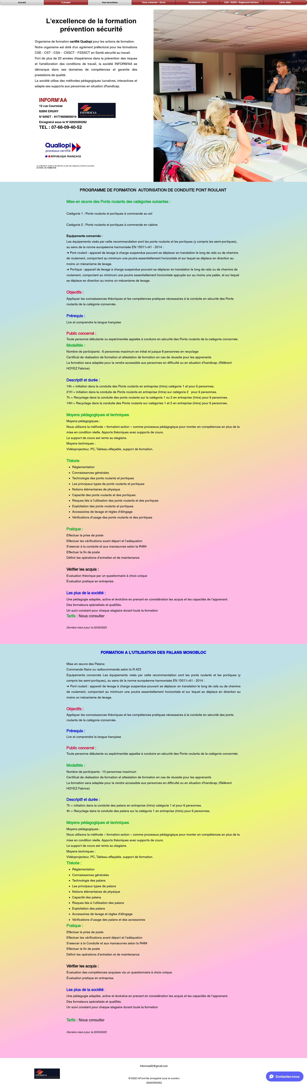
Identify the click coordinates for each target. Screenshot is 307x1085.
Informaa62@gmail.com (154, 1065)
